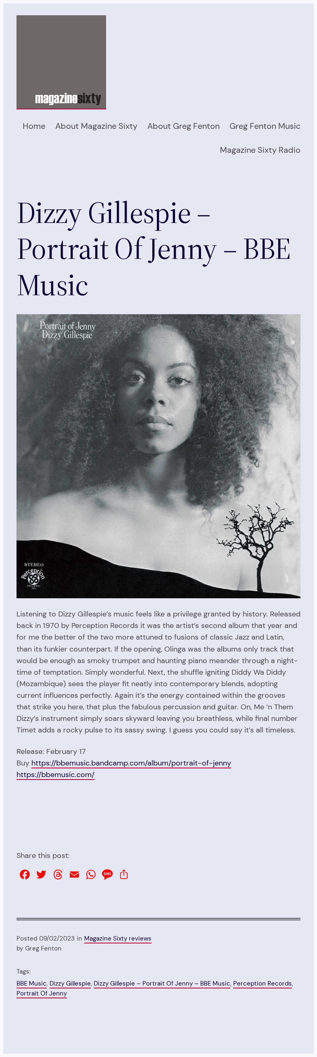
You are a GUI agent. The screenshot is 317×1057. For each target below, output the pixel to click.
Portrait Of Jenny (42, 993)
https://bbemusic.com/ (56, 774)
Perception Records (262, 983)
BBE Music (32, 983)
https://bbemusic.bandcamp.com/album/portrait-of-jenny (131, 763)
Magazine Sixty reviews (117, 938)
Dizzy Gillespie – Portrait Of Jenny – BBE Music (162, 983)
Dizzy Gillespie (70, 983)
